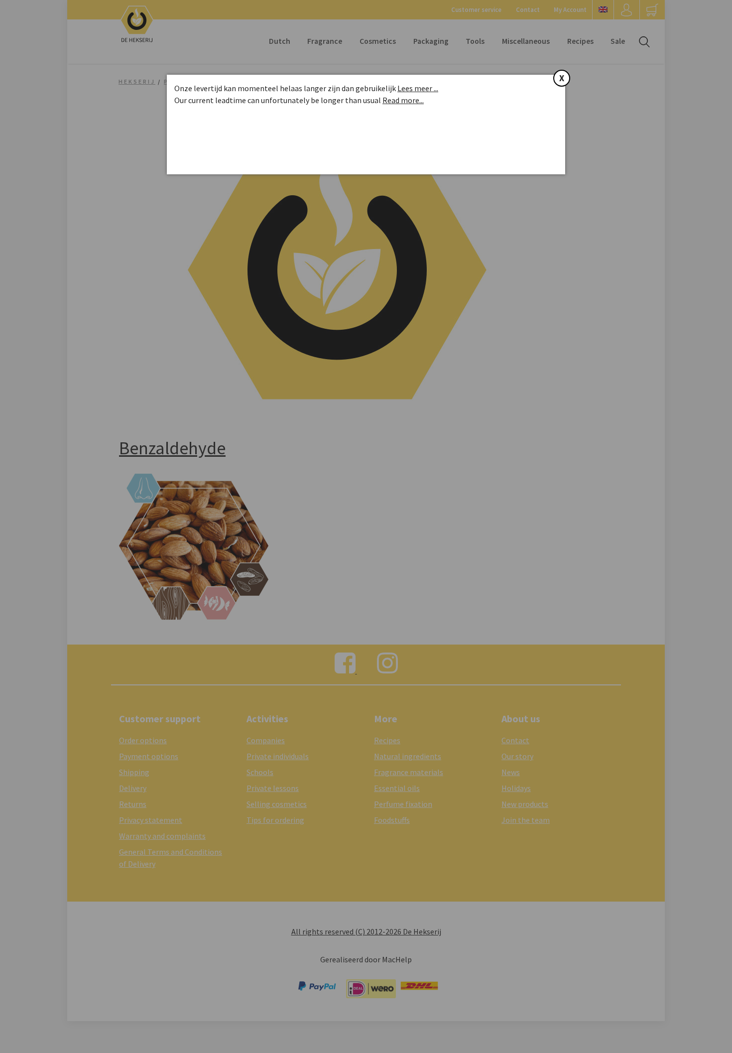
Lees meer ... (417, 88)
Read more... (403, 100)
